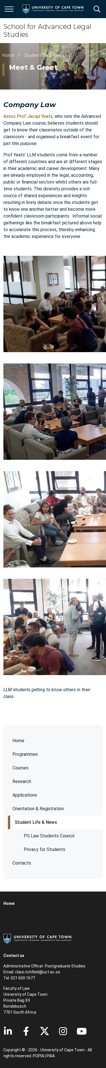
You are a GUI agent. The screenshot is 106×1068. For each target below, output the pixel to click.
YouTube (82, 1031)
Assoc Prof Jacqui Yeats (28, 116)
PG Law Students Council (49, 836)
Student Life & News (36, 822)
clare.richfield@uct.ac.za (37, 972)
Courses (20, 768)
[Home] (37, 938)
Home (18, 740)
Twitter (44, 1031)
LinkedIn (8, 1031)
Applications (24, 795)
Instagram (63, 1031)
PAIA (51, 1056)
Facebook (26, 1031)
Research (21, 781)
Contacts (21, 863)
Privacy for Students (44, 849)
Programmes (25, 754)
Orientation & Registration (38, 808)
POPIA (38, 1056)
